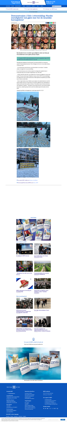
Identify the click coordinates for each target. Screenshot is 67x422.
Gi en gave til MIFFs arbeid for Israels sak (33, 342)
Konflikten (35, 180)
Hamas (31, 180)
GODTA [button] (63, 419)
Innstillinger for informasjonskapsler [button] (53, 419)
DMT (37, 182)
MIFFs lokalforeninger (29, 405)
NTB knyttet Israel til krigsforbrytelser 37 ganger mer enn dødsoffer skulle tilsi (23, 311)
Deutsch (16, 416)
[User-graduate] (57, 408)
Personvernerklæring (29, 409)
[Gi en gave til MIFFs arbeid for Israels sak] (33, 339)
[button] (48, 23)
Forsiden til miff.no (28, 393)
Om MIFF (26, 404)
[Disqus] (33, 199)
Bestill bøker (33, 217)
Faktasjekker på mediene (29, 398)
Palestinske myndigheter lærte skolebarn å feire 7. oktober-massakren (41, 291)
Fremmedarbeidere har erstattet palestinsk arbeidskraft (41, 274)
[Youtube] (47, 408)
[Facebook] (44, 408)
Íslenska (20, 416)
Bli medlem (27, 402)
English (24, 416)
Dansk (11, 416)
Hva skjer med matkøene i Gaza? (41, 310)
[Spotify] (54, 408)
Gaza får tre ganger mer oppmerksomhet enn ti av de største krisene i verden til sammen (42, 330)
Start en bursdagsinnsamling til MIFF (51, 404)
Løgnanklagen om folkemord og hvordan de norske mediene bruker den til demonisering (24, 330)
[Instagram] (49, 408)
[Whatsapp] (52, 408)
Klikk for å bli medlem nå (50, 2)
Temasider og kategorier (29, 395)
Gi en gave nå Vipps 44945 (15, 2)
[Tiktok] (51, 408)
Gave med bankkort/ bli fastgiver (50, 400)
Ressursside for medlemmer (30, 407)
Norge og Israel (28, 397)
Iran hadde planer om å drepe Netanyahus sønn (41, 256)
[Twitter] (45, 408)
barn (34, 182)
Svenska (8, 416)
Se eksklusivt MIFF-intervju (22, 255)
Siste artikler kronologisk (29, 394)
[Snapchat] (56, 408)
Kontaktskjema (11, 393)
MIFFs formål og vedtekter (30, 406)
